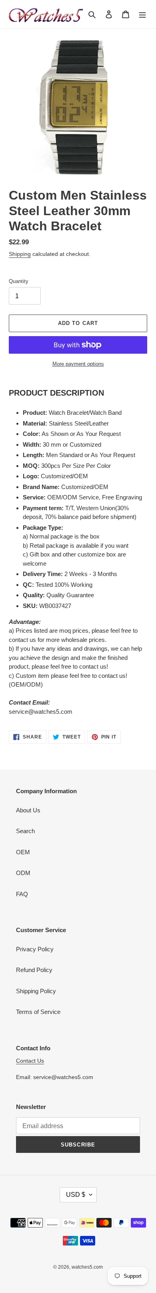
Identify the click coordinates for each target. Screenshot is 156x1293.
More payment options (78, 364)
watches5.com (87, 1267)
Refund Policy (34, 969)
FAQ (22, 894)
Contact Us (30, 1060)
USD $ (75, 1194)
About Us (28, 810)
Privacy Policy (35, 949)
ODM (23, 872)
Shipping (20, 254)
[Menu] (142, 14)
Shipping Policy (36, 991)
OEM (23, 852)
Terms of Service (38, 1011)
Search (25, 831)
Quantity (18, 281)
